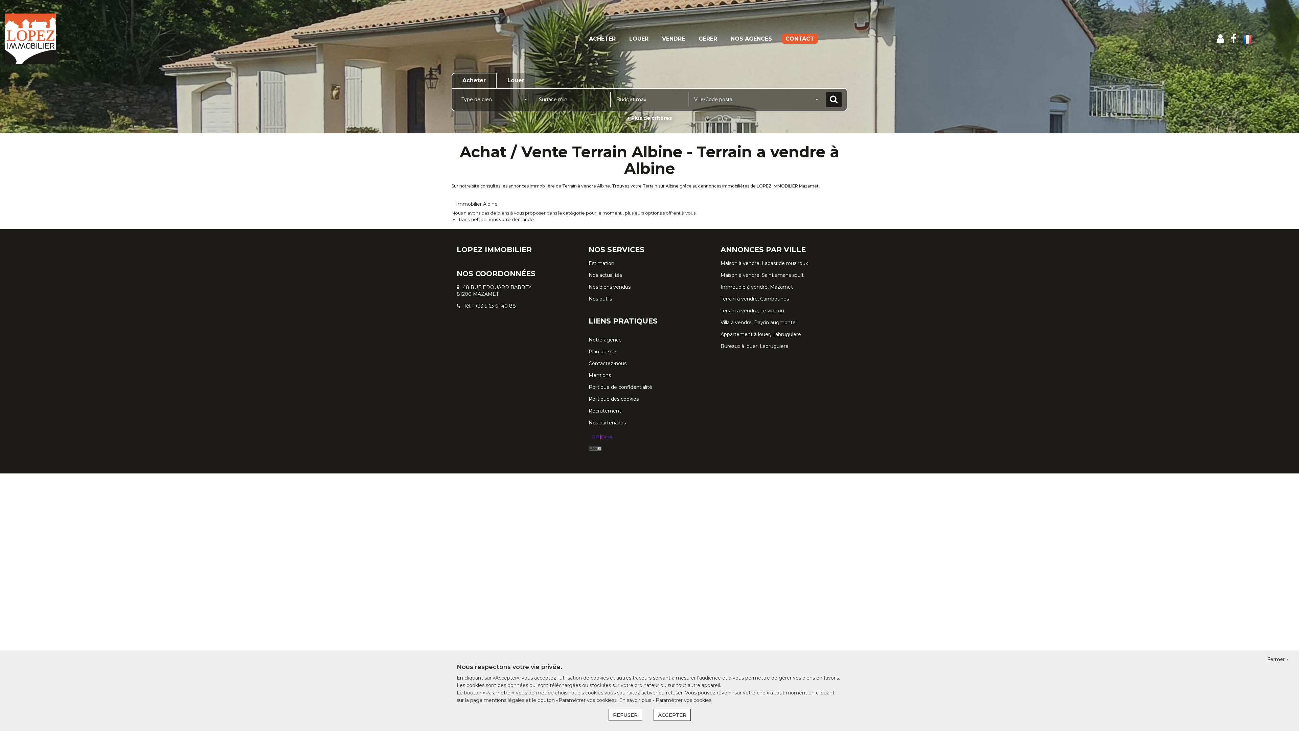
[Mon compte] (1220, 38)
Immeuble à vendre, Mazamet (757, 287)
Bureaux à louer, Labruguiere (755, 346)
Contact (799, 39)
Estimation (601, 263)
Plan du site (602, 352)
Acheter (602, 39)
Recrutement (605, 411)
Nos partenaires (607, 423)
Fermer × (1278, 659)
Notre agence (605, 340)
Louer (638, 39)
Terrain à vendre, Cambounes (755, 299)
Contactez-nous (607, 363)
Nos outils (600, 299)
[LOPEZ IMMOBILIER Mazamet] (117, 39)
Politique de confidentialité (620, 387)
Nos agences (751, 39)
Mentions (600, 375)
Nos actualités (605, 275)
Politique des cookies (614, 399)
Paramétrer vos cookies (683, 700)
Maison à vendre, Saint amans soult (762, 275)
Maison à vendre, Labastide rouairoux (764, 263)
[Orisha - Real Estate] (602, 438)
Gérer (708, 39)
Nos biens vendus (610, 287)
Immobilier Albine (477, 204)
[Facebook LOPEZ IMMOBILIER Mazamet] (1233, 38)
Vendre (673, 39)
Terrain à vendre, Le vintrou (752, 311)
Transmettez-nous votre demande (496, 219)
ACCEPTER (672, 715)
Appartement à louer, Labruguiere (761, 334)
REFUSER (625, 715)
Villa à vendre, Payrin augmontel (759, 322)
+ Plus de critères (649, 118)
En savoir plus (636, 700)
